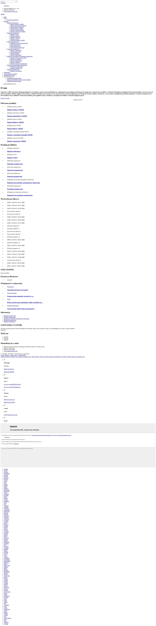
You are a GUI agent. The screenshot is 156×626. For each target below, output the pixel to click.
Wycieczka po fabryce (13, 20)
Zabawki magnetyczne (13, 41)
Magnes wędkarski (15, 62)
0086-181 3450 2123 (9, 399)
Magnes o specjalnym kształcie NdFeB (19, 135)
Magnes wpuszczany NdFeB (17, 31)
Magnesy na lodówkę (15, 59)
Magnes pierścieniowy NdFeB (18, 25)
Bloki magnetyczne (15, 46)
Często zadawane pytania (10, 74)
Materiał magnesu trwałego (14, 81)
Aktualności (7, 72)
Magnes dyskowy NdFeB (17, 24)
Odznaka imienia (14, 53)
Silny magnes (35, 356)
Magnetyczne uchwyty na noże (18, 58)
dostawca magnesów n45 (24, 356)
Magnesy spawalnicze (16, 71)
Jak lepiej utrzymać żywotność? (17, 290)
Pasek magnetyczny (15, 52)
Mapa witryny (14, 355)
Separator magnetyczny (16, 68)
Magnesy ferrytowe (15, 37)
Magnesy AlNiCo (15, 39)
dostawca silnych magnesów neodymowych (50, 356)
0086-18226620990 (9, 372)
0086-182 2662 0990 (9, 402)
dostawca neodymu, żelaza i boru (9, 356)
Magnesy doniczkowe (16, 50)
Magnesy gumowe (15, 36)
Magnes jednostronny (15, 55)
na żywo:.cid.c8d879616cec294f (12, 384)
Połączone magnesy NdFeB (17, 40)
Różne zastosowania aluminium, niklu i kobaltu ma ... (25, 302)
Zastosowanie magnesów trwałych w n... (20, 296)
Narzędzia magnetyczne (13, 69)
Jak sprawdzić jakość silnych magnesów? (21, 309)
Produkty (6, 21)
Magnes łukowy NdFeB (16, 28)
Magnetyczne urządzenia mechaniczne (17, 65)
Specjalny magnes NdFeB (17, 30)
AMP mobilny (22, 355)
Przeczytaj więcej (5, 98)
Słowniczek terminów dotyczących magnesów (19, 79)
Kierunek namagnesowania (14, 78)
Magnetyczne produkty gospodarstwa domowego (19, 56)
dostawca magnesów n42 (77, 356)
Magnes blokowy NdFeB (16, 27)
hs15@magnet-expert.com (10, 11)
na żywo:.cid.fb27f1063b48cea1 (12, 387)
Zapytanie (3, 330)
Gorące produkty (5, 355)
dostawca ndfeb (67, 356)
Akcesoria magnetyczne (13, 49)
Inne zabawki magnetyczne (17, 47)
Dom (5, 17)
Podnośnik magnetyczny (16, 66)
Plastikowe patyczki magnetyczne (19, 43)
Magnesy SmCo (14, 34)
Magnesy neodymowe (13, 23)
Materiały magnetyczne (13, 33)
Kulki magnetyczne (15, 44)
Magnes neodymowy (14, 151)
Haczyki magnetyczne (16, 60)
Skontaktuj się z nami (9, 75)
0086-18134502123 (9, 369)
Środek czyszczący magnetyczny (18, 63)
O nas (5, 18)
